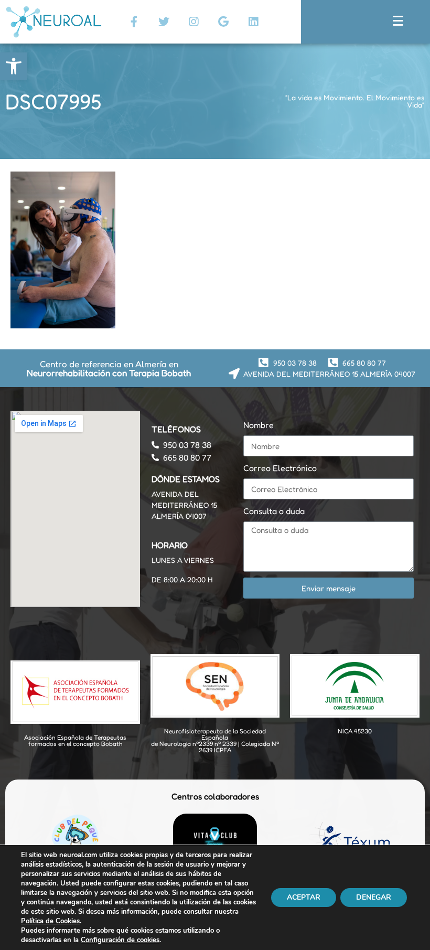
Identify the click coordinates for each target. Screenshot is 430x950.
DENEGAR (373, 897)
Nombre (258, 425)
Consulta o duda (274, 511)
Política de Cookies (50, 921)
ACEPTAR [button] (303, 897)
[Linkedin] (253, 21)
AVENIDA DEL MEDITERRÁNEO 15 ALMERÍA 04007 (184, 504)
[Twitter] (164, 21)
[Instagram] (193, 21)
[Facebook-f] (134, 21)
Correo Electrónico (280, 468)
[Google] (223, 21)
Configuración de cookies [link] (120, 940)
